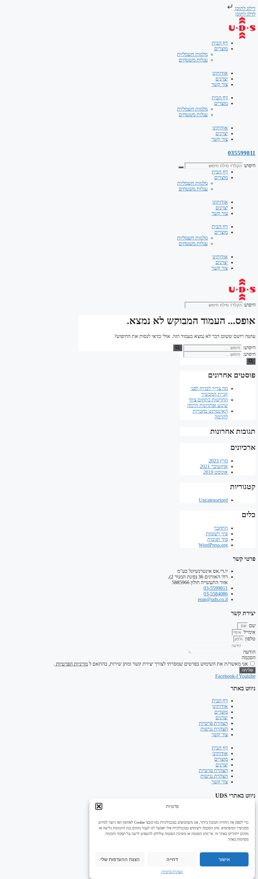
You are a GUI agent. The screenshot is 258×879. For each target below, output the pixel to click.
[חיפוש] (180, 167)
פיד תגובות (217, 539)
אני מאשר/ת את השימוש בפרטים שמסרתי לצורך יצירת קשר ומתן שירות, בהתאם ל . (150, 663)
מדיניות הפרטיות (71, 663)
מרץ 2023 (218, 460)
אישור (224, 859)
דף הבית (220, 43)
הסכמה (248, 657)
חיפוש (249, 165)
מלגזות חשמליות (192, 54)
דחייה (172, 859)
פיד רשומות (217, 533)
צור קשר (219, 84)
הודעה (248, 652)
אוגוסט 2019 (215, 472)
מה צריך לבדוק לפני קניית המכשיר (209, 391)
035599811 (241, 153)
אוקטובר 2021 (214, 466)
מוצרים (221, 48)
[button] (99, 806)
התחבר (221, 528)
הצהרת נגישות (214, 729)
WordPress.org (213, 545)
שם (251, 625)
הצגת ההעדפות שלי (120, 859)
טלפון (249, 638)
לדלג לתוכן (245, 14)
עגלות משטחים (193, 60)
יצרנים (222, 78)
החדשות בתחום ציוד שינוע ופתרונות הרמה (207, 402)
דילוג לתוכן (244, 8)
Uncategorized (213, 500)
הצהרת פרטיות (172, 872)
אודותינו (220, 73)
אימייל (248, 632)
